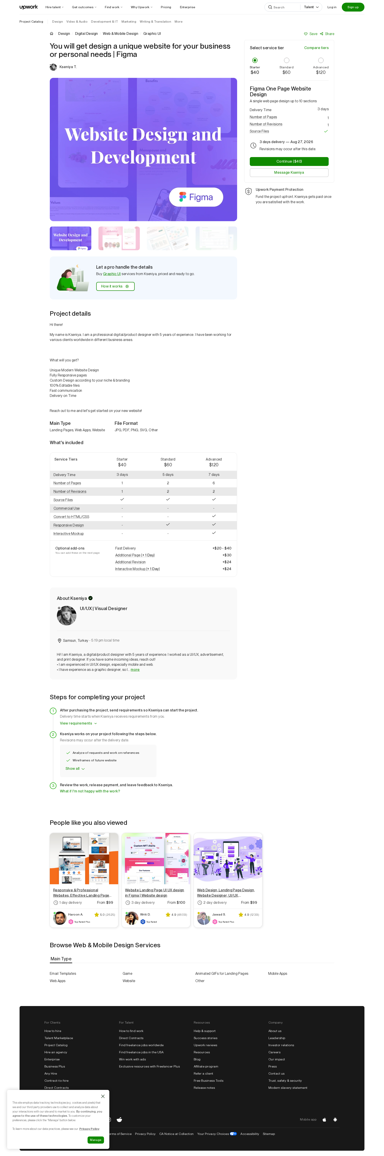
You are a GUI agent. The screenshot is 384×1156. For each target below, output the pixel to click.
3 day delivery (143, 902)
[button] (75, 483)
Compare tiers (316, 48)
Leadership (276, 1038)
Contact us (276, 1073)
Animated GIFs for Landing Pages (221, 973)
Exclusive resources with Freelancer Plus (149, 1066)
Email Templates (63, 973)
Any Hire (50, 1073)
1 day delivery (70, 902)
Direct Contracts (56, 1087)
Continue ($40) (289, 161)
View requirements (76, 723)
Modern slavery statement (288, 1087)
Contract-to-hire (56, 1080)
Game (127, 973)
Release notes (204, 1087)
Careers (274, 1052)
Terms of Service (119, 1134)
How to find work (131, 1031)
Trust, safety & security (285, 1080)
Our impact (276, 1059)
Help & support (205, 1031)
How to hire (52, 1031)
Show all (73, 768)
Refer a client (203, 1073)
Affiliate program (206, 1066)
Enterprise (52, 1059)
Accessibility (249, 1134)
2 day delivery (215, 902)
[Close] (103, 1096)
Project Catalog (31, 21)
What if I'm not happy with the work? (90, 791)
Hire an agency (55, 1052)
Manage (96, 1140)
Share (329, 34)
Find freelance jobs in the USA (141, 1052)
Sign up (353, 7)
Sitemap (269, 1134)
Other (199, 981)
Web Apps (58, 981)
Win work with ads (132, 1059)
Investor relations (281, 1045)
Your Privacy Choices (217, 1134)
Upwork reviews (205, 1045)
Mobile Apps (277, 973)
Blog (197, 1059)
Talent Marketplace (58, 1038)
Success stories (205, 1038)
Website (129, 981)
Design (64, 33)
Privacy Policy (145, 1134)
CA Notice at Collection (176, 1134)
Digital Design (86, 33)
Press (272, 1066)
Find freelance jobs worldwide (141, 1045)
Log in (332, 7)
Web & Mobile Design (120, 33)
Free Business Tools (208, 1080)
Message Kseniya (289, 172)
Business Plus (54, 1066)
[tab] (61, 958)
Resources (202, 1052)
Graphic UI (112, 274)
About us (275, 1031)
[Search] (270, 7)
